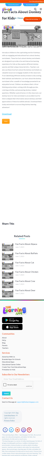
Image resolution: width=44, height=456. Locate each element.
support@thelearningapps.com (27, 402)
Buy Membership (31, 4)
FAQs (4, 340)
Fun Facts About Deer (25, 290)
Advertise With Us (8, 357)
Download (7, 114)
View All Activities (31, 19)
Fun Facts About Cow (25, 281)
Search (36, 9)
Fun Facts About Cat (24, 262)
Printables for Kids (8, 370)
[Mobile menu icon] (41, 9)
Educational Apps (8, 362)
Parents (4, 345)
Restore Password (13, 4)
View (5, 121)
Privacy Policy (9, 420)
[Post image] (7, 247)
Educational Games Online (11, 364)
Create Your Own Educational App (14, 367)
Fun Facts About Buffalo (26, 253)
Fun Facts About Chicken (26, 272)
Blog (3, 343)
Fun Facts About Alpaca (26, 244)
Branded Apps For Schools (11, 359)
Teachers (5, 348)
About (4, 338)
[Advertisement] (22, 148)
